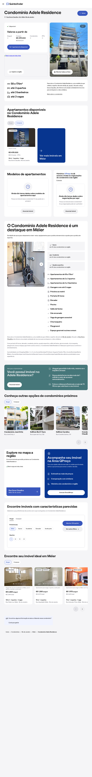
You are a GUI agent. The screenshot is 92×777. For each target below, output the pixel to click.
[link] (73, 523)
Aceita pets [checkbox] (48, 528)
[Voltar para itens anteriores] (10, 264)
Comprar (19, 123)
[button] (21, 145)
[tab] (11, 519)
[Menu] (3, 4)
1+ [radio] (11, 539)
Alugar (11, 123)
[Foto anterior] (10, 137)
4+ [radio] (24, 539)
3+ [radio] (20, 539)
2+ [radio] (15, 539)
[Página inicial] (14, 4)
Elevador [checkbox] (38, 528)
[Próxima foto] (32, 137)
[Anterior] (78, 442)
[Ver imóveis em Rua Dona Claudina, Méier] (12, 55)
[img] (16, 418)
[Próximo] (85, 442)
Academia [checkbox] (29, 528)
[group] (21, 145)
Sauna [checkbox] (20, 528)
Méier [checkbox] (12, 528)
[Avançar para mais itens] (41, 264)
